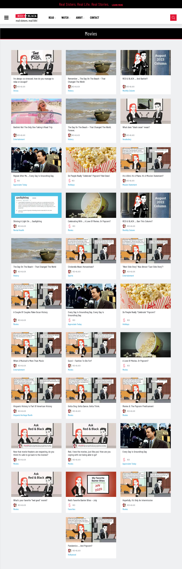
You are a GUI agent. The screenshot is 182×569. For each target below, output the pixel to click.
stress (15, 90)
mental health (18, 230)
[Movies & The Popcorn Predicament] (145, 390)
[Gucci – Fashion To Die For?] (91, 344)
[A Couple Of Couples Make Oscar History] (36, 296)
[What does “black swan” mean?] (145, 111)
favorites (71, 509)
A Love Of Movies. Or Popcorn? (135, 360)
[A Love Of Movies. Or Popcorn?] (145, 344)
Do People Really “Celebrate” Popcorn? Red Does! (89, 175)
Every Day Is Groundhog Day (135, 451)
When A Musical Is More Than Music (28, 360)
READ (52, 17)
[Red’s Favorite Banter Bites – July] (91, 484)
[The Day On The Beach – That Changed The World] (36, 250)
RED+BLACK (21, 86)
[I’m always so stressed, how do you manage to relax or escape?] (36, 62)
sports (70, 275)
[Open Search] (173, 17)
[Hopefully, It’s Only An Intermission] (145, 484)
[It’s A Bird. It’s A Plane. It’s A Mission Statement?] (145, 159)
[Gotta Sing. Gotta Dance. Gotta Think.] (91, 390)
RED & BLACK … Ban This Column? (138, 221)
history (71, 90)
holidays (71, 184)
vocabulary (127, 139)
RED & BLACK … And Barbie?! (135, 78)
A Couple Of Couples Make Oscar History (30, 312)
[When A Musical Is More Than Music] (36, 344)
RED (18, 180)
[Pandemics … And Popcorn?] (91, 529)
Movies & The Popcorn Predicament (138, 406)
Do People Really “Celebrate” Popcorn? (139, 312)
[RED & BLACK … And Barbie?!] (145, 62)
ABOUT (79, 17)
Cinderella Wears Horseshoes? (81, 266)
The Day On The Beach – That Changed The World (34, 266)
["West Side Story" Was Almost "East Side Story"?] (145, 250)
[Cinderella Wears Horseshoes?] (91, 250)
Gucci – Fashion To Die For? (80, 360)
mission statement (130, 184)
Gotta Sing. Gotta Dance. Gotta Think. (84, 406)
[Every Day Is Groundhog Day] (145, 435)
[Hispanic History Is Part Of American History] (36, 390)
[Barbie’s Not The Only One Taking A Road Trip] (36, 111)
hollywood (72, 554)
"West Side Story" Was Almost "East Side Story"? (143, 266)
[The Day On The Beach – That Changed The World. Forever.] (91, 111)
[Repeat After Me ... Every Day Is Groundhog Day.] (36, 159)
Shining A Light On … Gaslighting (27, 221)
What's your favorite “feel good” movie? (30, 500)
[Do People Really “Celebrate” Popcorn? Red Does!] (91, 159)
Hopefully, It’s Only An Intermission (138, 500)
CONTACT (94, 17)
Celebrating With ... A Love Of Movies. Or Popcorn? (89, 221)
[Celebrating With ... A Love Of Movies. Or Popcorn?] (91, 205)
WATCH (65, 17)
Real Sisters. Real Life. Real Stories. (84, 4)
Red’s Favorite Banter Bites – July (82, 500)
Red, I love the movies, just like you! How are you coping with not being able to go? (89, 453)
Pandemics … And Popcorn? (80, 545)
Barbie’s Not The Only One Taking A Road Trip (32, 127)
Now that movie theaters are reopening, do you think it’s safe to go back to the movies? (33, 453)
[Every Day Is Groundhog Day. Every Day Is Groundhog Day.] (91, 296)
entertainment (19, 139)
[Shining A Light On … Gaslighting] (36, 205)
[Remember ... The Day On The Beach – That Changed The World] (91, 62)
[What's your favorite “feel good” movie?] (36, 484)
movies (70, 230)
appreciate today (20, 184)
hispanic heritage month (22, 415)
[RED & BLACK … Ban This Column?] (145, 205)
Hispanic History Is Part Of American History (32, 406)
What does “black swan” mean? (136, 127)
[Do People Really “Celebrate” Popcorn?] (145, 296)
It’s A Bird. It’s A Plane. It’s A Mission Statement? (143, 175)
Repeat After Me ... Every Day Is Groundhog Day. (33, 175)
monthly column (129, 90)
